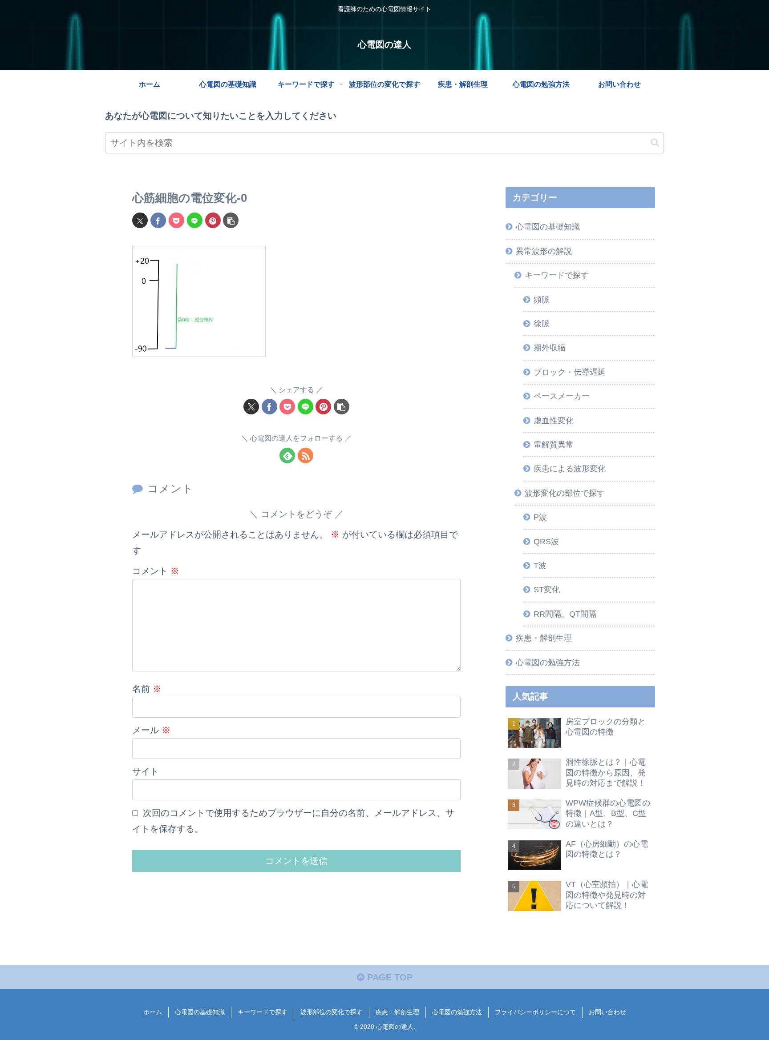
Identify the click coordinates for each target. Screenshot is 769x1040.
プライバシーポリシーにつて (535, 1012)
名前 (147, 689)
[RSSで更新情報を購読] (305, 455)
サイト (145, 771)
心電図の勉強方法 (457, 1012)
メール (151, 730)
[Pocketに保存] (176, 220)
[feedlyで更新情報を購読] (287, 455)
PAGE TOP (388, 977)
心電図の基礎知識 (200, 1012)
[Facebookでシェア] (158, 220)
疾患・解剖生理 (397, 1012)
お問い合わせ (607, 1012)
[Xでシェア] (140, 220)
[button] (655, 142)
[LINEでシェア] (194, 220)
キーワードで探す (262, 1012)
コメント (155, 571)
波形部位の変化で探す (331, 1012)
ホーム (152, 1012)
